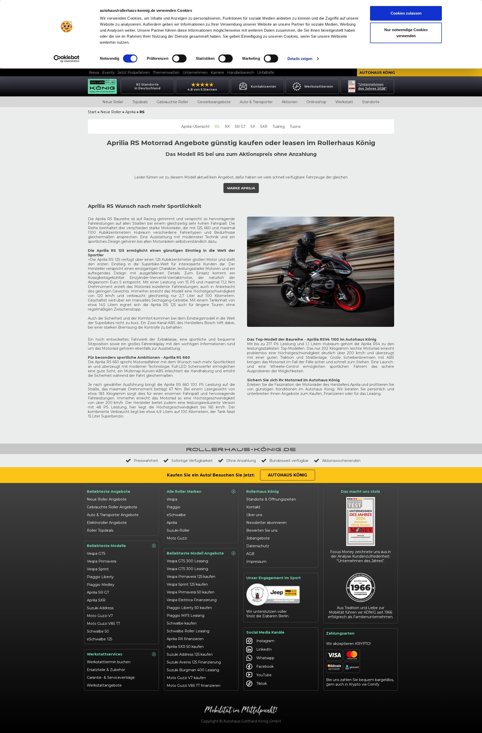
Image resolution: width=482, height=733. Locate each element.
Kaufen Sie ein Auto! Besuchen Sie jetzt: (211, 475)
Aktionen (289, 102)
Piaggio (173, 507)
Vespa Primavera (101, 561)
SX (253, 126)
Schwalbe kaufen (182, 623)
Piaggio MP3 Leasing (185, 615)
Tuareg (278, 126)
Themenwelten (166, 72)
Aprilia (130, 112)
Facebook (265, 666)
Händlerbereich (240, 72)
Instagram (265, 641)
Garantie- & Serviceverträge (111, 677)
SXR (263, 126)
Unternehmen (195, 72)
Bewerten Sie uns (261, 530)
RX (227, 126)
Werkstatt (344, 102)
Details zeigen (299, 58)
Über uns (254, 515)
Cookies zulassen (406, 13)
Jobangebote (258, 538)
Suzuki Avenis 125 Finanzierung (194, 662)
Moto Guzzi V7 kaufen (186, 678)
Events (108, 72)
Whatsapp (265, 658)
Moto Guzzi (177, 538)
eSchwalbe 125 (99, 639)
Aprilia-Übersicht (195, 126)
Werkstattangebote (104, 685)
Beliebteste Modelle (106, 545)
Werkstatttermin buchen (109, 662)
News (94, 72)
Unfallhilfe (265, 72)
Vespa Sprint (98, 569)
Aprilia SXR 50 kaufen (185, 646)
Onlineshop (316, 102)
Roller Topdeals (100, 530)
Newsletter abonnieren (266, 522)
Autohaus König (377, 72)
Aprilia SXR (96, 600)
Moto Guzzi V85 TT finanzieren (193, 685)
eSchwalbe (176, 515)
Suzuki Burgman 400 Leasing (193, 670)
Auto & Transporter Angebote (113, 515)
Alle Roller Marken (184, 491)
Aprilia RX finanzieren (185, 639)
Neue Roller (112, 102)
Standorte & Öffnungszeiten (271, 499)
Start (92, 112)
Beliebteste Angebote (108, 491)
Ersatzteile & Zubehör (106, 669)
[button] (241, 188)
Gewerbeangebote (214, 102)
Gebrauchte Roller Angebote (112, 507)
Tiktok (261, 683)
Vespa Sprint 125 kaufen (187, 584)
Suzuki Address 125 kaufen (190, 654)
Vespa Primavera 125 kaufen (191, 576)
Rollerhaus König (262, 491)
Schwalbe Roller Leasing (188, 631)
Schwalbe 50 (98, 631)
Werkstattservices (104, 654)
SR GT (240, 126)
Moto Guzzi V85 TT (103, 623)
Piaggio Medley (100, 584)
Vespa (172, 499)
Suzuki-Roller (178, 530)
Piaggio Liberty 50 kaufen (189, 607)
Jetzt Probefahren (133, 72)
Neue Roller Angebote (107, 499)
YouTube (264, 675)
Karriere (217, 72)
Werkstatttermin (318, 86)
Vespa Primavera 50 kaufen (190, 592)
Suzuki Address (100, 608)
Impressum (256, 561)
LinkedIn (264, 649)
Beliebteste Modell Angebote (195, 553)
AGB (250, 554)
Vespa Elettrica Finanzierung (192, 600)
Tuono (295, 126)
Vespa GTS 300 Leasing (187, 561)
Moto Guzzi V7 (100, 616)
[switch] (179, 58)
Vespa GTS (96, 553)
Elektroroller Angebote (107, 522)
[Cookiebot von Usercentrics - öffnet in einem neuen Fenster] (67, 59)
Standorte (371, 102)
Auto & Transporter (256, 102)
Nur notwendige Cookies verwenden (406, 33)
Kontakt (253, 507)
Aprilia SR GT (98, 592)
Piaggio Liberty (100, 577)
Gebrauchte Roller (172, 102)
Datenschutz (257, 546)
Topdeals (140, 102)
